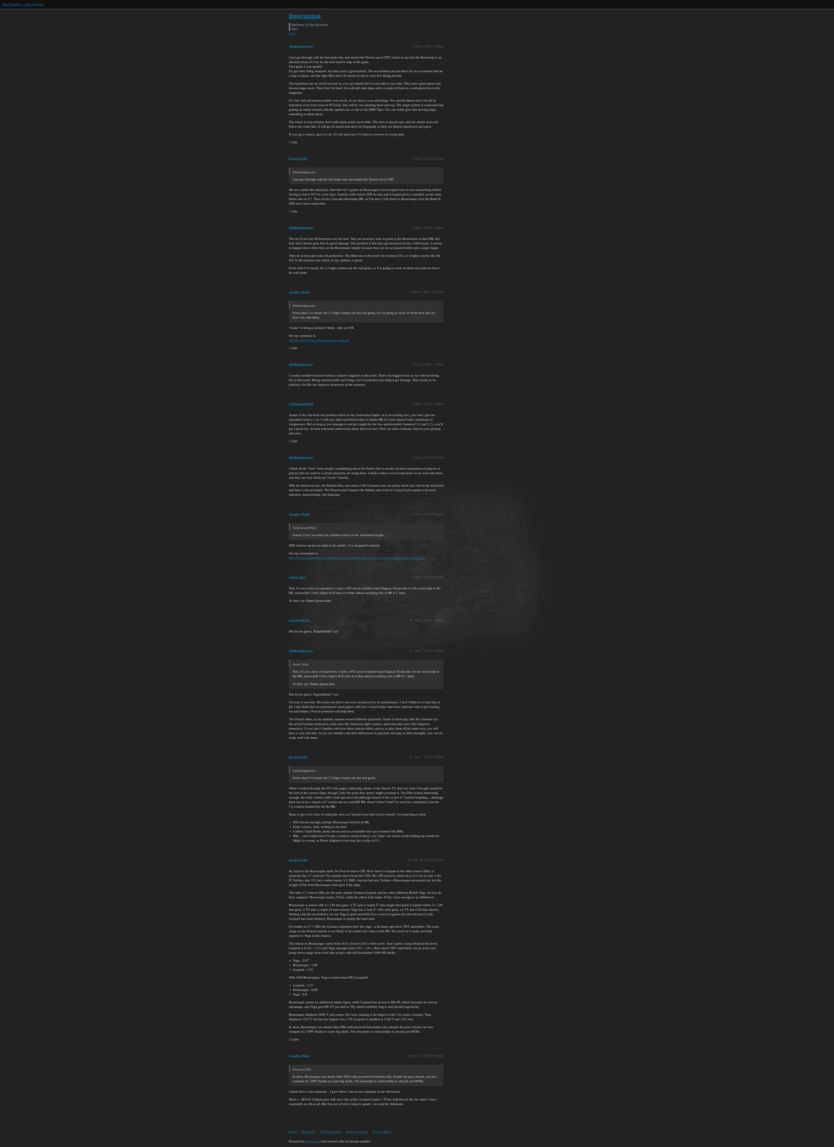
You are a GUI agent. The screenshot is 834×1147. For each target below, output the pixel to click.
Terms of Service (357, 1132)
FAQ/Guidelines (330, 1132)
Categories (308, 1132)
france (292, 33)
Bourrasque (305, 16)
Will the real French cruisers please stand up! (319, 340)
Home (293, 1132)
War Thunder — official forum (23, 4)
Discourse (312, 1141)
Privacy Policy (382, 1132)
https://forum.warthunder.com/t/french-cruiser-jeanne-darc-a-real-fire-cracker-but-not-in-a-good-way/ (357, 558)
